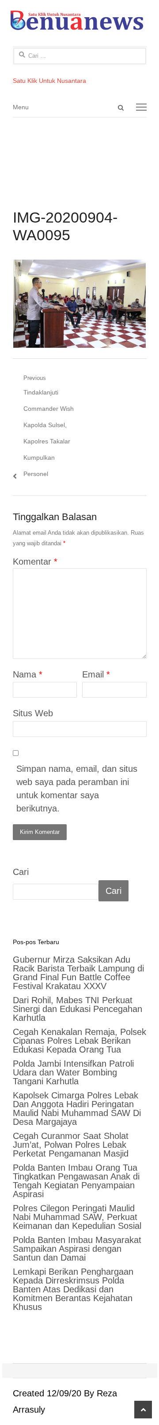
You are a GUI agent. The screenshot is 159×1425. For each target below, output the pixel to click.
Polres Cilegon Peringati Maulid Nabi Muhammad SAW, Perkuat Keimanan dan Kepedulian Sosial (77, 1217)
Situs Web (33, 713)
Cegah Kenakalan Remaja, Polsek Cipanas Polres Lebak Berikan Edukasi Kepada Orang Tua (79, 1040)
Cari (21, 872)
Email (96, 674)
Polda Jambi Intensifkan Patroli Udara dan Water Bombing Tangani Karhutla (73, 1072)
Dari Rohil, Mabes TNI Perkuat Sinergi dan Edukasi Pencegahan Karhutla (77, 1009)
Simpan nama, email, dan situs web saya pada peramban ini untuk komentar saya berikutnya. (76, 788)
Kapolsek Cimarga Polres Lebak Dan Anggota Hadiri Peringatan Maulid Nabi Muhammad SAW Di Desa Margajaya (77, 1108)
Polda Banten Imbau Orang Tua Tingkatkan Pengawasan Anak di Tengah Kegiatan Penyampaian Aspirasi (76, 1181)
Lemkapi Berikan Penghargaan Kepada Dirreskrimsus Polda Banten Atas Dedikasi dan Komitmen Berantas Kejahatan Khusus (73, 1289)
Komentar (35, 561)
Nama (27, 674)
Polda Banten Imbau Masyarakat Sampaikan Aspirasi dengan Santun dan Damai (77, 1248)
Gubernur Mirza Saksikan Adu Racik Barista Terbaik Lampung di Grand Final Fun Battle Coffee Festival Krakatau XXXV (78, 973)
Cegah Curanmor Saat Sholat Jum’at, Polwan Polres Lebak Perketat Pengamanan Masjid (71, 1144)
